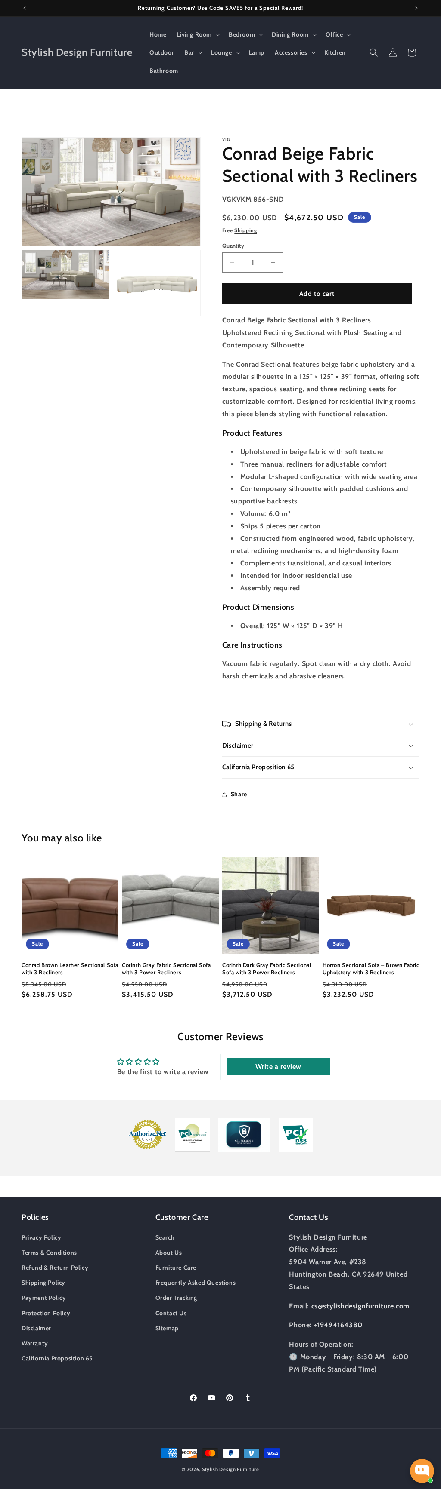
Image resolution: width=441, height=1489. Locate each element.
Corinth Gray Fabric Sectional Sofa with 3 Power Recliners (166, 968)
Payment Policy (44, 1298)
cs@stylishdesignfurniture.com (360, 1306)
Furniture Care (175, 1267)
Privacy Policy (41, 1237)
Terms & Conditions (49, 1252)
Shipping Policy (43, 1282)
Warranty (35, 1343)
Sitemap (167, 1328)
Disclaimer (36, 1328)
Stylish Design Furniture (230, 1469)
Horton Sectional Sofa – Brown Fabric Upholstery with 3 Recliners (371, 968)
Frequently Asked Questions (195, 1282)
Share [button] (239, 794)
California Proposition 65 (57, 1358)
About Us (168, 1252)
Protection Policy (46, 1313)
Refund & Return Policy (55, 1267)
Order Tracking (176, 1298)
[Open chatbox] (422, 1471)
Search (165, 1237)
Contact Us (171, 1313)
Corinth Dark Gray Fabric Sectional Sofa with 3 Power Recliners (266, 968)
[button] (197, 34)
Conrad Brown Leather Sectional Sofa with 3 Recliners (70, 968)
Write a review (278, 1066)
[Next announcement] (416, 8)
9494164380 (341, 1325)
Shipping (245, 230)
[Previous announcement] (24, 8)
